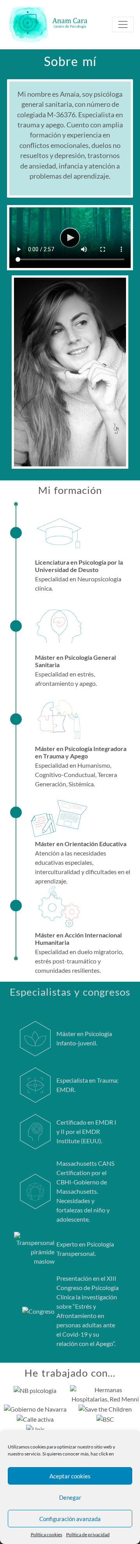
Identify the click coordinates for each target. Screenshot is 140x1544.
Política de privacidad (88, 1534)
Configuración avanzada (70, 1518)
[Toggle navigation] (123, 24)
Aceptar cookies (70, 1476)
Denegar (70, 1497)
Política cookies (46, 1534)
